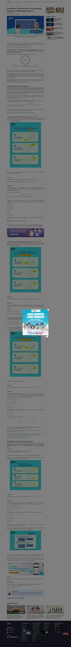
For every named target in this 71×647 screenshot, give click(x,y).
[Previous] (45, 336)
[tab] (23, 336)
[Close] (48, 310)
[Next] (47, 336)
